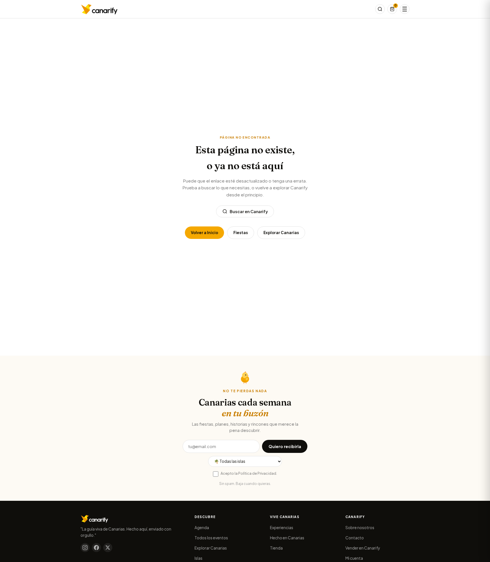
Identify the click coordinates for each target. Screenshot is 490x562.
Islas (198, 558)
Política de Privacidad (257, 473)
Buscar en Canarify (249, 211)
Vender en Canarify (362, 548)
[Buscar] (380, 9)
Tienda (276, 548)
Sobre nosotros (359, 527)
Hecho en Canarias (287, 537)
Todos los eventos (211, 537)
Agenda (202, 527)
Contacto (354, 537)
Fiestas (240, 232)
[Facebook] (96, 547)
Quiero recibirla (285, 446)
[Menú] (404, 9)
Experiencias (281, 527)
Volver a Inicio (204, 232)
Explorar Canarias (281, 232)
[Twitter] (107, 547)
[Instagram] (85, 547)
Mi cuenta (354, 558)
